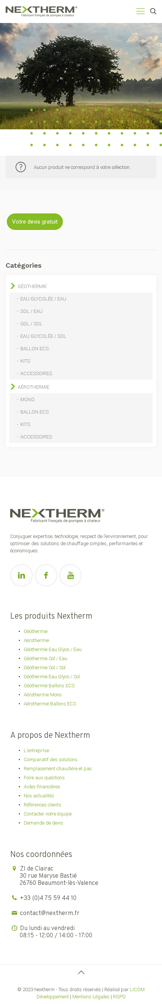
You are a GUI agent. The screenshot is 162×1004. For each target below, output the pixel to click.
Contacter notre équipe (48, 814)
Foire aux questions (44, 777)
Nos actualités (39, 796)
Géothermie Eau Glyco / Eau (53, 649)
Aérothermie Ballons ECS (50, 704)
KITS (25, 361)
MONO (27, 399)
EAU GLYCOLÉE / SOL (43, 336)
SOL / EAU (31, 311)
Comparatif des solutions (51, 759)
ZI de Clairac (59, 876)
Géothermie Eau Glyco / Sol (52, 676)
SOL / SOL (31, 323)
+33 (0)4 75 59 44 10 (48, 898)
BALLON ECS (34, 348)
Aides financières (42, 786)
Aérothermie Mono (42, 694)
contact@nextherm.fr (49, 913)
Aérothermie (33, 387)
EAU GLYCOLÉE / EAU (43, 299)
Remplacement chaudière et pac (58, 768)
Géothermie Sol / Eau (45, 658)
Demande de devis (43, 823)
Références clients (42, 805)
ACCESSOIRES (36, 373)
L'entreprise (36, 750)
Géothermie (32, 286)
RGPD (119, 996)
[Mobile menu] (140, 11)
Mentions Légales (91, 996)
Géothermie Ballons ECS (49, 685)
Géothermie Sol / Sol (45, 667)
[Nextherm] (41, 11)
